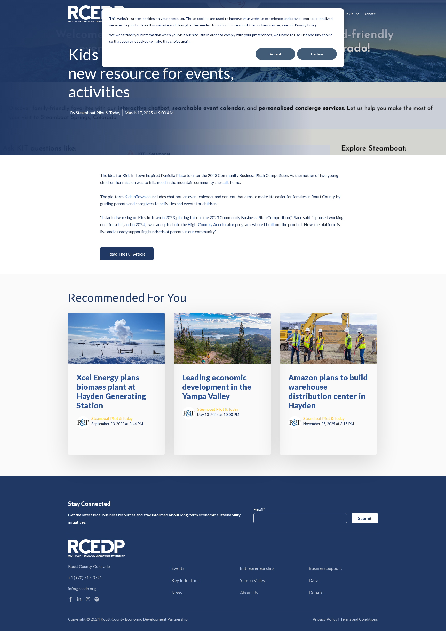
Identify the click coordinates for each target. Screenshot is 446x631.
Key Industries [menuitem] (185, 580)
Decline (317, 54)
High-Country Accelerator (211, 224)
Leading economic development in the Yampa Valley (216, 387)
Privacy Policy (325, 619)
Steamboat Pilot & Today (98, 112)
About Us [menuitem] (249, 592)
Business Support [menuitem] (325, 568)
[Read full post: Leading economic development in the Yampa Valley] (222, 338)
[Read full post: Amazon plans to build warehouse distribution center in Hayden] (328, 338)
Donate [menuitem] (316, 592)
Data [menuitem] (313, 580)
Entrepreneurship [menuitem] (257, 568)
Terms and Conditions (359, 619)
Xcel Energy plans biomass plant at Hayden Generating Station (111, 391)
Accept (275, 54)
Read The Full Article (126, 253)
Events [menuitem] (178, 568)
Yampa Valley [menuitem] (252, 580)
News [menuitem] (176, 592)
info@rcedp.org (82, 588)
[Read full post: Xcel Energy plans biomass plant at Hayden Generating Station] (116, 338)
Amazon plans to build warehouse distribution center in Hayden (328, 391)
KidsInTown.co (137, 196)
